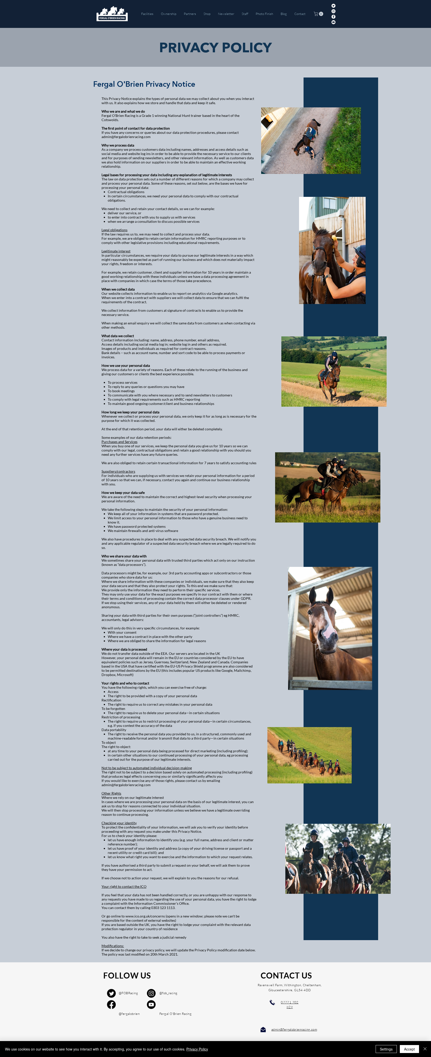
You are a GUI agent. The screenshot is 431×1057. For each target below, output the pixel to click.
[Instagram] (333, 11)
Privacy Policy (197, 1049)
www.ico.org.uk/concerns (145, 916)
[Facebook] (333, 17)
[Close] (425, 1049)
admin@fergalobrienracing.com (126, 137)
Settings (386, 1049)
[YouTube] (333, 22)
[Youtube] (151, 1004)
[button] (319, 14)
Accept (409, 1049)
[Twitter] (333, 6)
